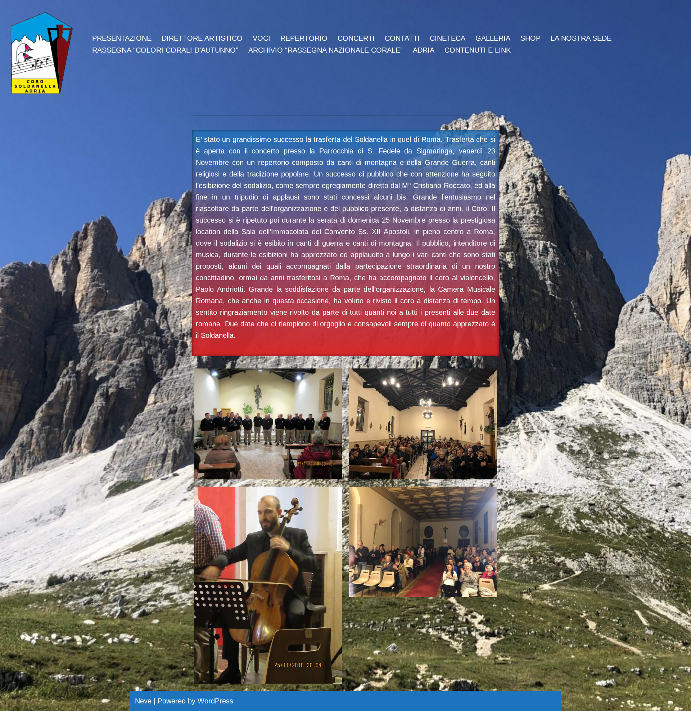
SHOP (530, 38)
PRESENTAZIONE (122, 38)
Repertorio (304, 38)
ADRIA (423, 50)
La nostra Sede (581, 38)
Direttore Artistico (202, 38)
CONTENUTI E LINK (477, 50)
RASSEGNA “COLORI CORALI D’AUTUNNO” (165, 50)
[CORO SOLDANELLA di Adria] (41, 53)
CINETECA (447, 38)
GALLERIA (492, 38)
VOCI (261, 38)
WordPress (215, 701)
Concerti (356, 38)
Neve (143, 701)
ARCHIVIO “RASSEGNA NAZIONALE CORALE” (325, 50)
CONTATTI (402, 38)
